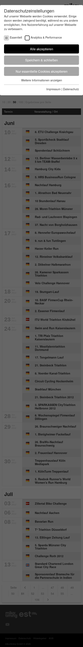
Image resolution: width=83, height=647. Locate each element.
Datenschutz (71, 89)
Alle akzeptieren (41, 49)
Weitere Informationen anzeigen (41, 80)
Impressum (53, 89)
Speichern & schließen (41, 60)
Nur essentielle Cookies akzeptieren (41, 71)
